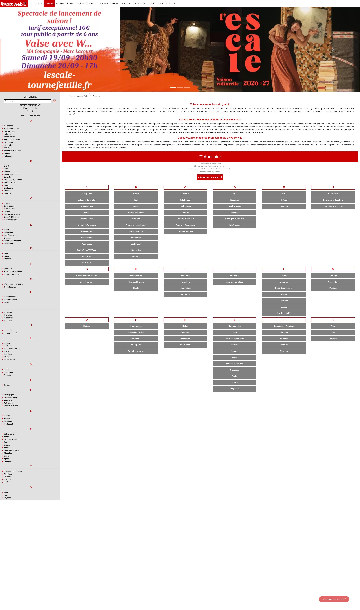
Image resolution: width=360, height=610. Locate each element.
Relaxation (8, 419)
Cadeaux (7, 203)
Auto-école (8, 153)
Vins (6, 495)
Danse (6, 230)
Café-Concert (9, 206)
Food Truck (8, 269)
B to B (6, 166)
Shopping (8, 453)
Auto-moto (8, 156)
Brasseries (8, 191)
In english (8, 315)
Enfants (7, 256)
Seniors (7, 445)
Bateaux (7, 171)
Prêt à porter (9, 403)
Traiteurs (7, 480)
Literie (6, 351)
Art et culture (9, 142)
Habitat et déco (10, 297)
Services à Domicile (11, 450)
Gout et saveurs (10, 287)
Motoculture (8, 372)
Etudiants (7, 259)
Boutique (7, 193)
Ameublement (9, 131)
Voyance (7, 498)
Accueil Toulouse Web (78, 96)
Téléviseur (8, 474)
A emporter (8, 126)
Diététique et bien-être (12, 241)
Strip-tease (8, 461)
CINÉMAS (93, 4)
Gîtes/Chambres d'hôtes (13, 284)
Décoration (8, 233)
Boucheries (8, 185)
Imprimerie (8, 321)
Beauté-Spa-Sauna (11, 174)
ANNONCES (82, 4)
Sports (6, 459)
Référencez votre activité (210, 177)
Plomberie (8, 400)
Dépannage (8, 238)
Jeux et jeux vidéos (11, 333)
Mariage (7, 370)
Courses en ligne (10, 220)
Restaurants (9, 424)
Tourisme (7, 477)
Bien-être (7, 177)
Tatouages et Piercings (13, 471)
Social (6, 456)
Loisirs (6, 357)
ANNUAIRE (49, 4)
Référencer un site (29, 108)
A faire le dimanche (11, 129)
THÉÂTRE (70, 4)
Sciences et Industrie (12, 440)
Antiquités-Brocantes (12, 140)
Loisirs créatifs (9, 360)
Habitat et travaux (11, 300)
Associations (9, 145)
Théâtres (7, 482)
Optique (7, 385)
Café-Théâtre (9, 209)
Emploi (7, 253)
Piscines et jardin (10, 398)
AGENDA (60, 4)
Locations (8, 354)
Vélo (6, 492)
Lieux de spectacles (11, 349)
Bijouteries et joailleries (13, 180)
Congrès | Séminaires (12, 217)
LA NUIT (151, 4)
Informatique (9, 318)
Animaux (7, 134)
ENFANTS (104, 4)
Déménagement (10, 235)
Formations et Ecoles (12, 274)
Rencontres (8, 421)
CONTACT (170, 4)
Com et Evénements (12, 214)
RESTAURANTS (139, 4)
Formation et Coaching (13, 272)
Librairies (7, 346)
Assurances (8, 148)
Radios (7, 416)
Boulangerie (9, 188)
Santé (6, 437)
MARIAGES (125, 4)
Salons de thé (9, 434)
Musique (7, 375)
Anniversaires (9, 137)
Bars (6, 169)
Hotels (6, 302)
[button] (27, 49)
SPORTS (114, 4)
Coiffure (7, 212)
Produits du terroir (11, 406)
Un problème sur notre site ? (334, 599)
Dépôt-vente (9, 244)
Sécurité (7, 442)
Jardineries (8, 331)
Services (7, 448)
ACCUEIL (38, 4)
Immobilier (8, 312)
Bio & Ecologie (9, 182)
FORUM (161, 4)
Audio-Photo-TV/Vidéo (12, 151)
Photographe (9, 395)
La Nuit (7, 343)
